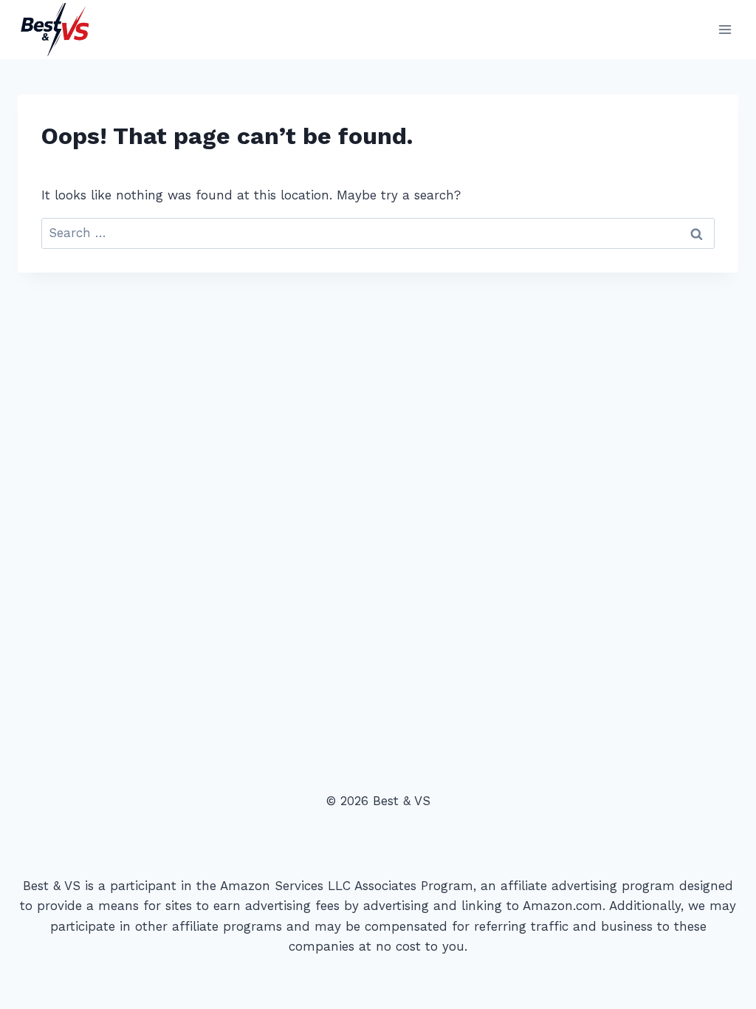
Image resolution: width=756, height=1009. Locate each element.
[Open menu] (724, 29)
